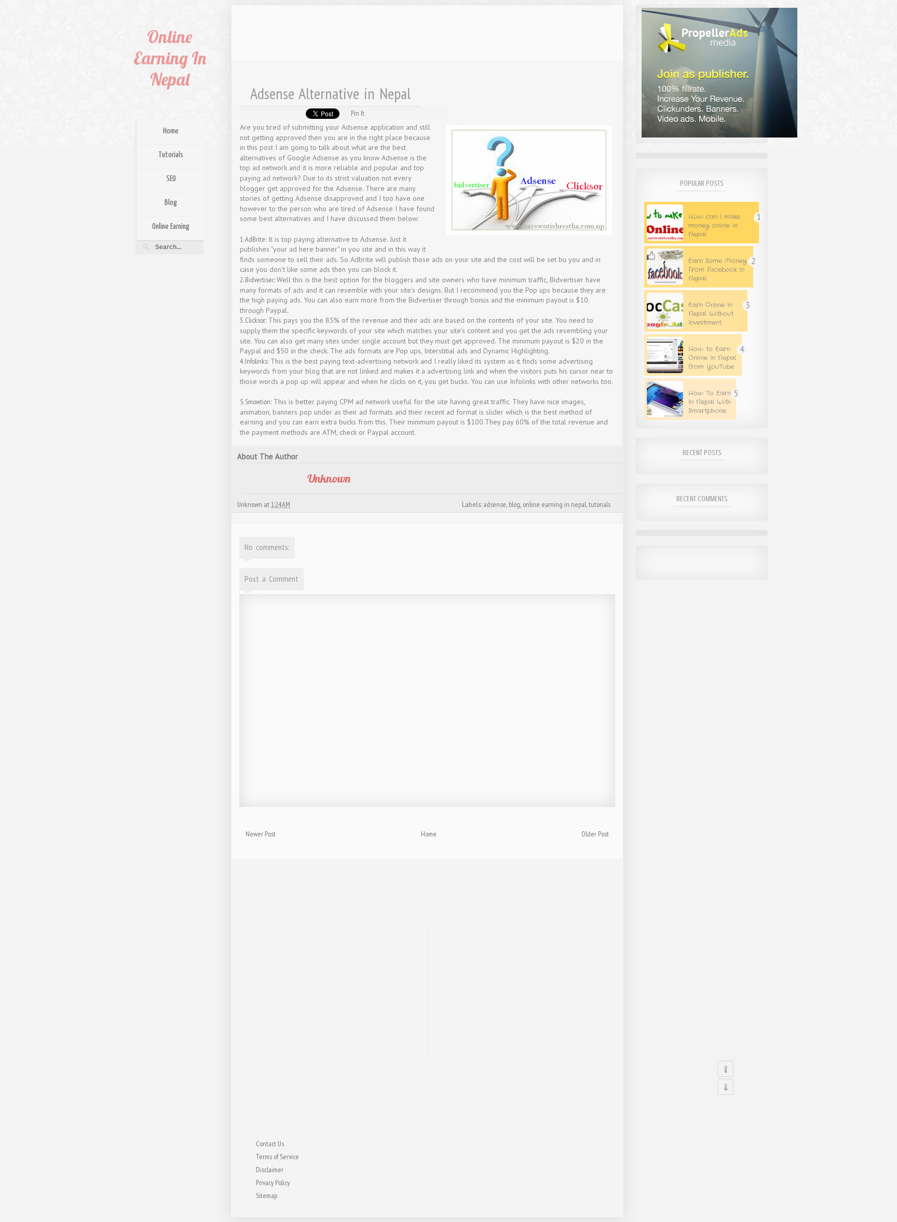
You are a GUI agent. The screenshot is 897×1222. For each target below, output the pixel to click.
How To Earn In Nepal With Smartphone (709, 402)
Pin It (357, 113)
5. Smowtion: (255, 401)
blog (514, 504)
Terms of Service (277, 1156)
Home (171, 131)
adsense (494, 504)
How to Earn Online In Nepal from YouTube (712, 358)
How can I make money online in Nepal (714, 225)
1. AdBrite (252, 239)
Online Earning (170, 226)
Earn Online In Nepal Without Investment (710, 313)
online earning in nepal (554, 504)
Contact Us (270, 1143)
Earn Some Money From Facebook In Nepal (717, 269)
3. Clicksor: (253, 320)
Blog (171, 203)
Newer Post (261, 834)
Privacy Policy (273, 1182)
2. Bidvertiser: (258, 279)
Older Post (595, 834)
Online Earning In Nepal (169, 58)
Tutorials (170, 155)
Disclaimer (269, 1169)
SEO (171, 179)
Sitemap (266, 1195)
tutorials (599, 504)
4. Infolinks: (254, 361)
